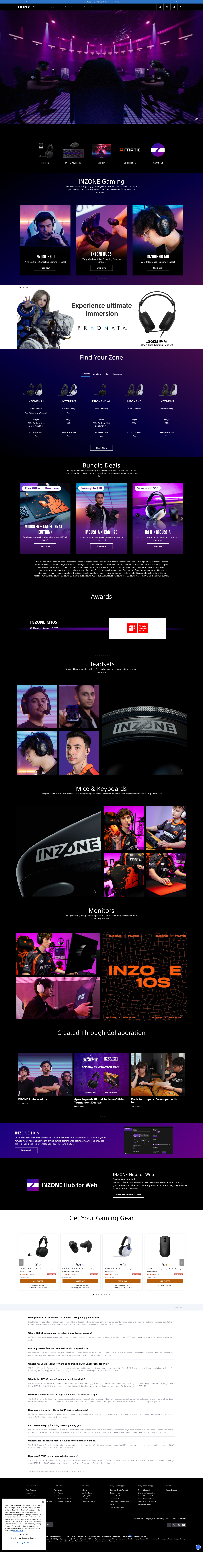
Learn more (119, 1541)
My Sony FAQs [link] (87, 1496)
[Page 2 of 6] (98, 278)
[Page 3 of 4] (102, 1116)
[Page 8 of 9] (107, 655)
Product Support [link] (144, 1490)
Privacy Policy (18, 1531)
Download (26, 1150)
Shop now (45, 268)
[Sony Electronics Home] (24, 7)
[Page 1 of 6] (96, 278)
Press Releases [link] (31, 1490)
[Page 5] (104, 1294)
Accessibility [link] (30, 1493)
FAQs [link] (112, 1505)
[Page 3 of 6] (100, 278)
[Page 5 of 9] (101, 655)
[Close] (42, 1502)
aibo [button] (79, 7)
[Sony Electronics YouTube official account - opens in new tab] (183, 1525)
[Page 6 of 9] (103, 655)
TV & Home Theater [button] (38, 7)
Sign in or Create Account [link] (119, 1490)
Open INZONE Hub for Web (128, 1194)
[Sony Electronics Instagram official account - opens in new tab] (178, 1525)
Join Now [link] (85, 1490)
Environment (138, 1519)
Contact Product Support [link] (147, 1502)
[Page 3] (98, 1294)
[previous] (26, 2)
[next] (176, 2)
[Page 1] (93, 1294)
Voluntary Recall (162, 1519)
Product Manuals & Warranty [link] (148, 1496)
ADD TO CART (38, 1281)
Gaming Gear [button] (69, 7)
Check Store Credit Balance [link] (119, 1502)
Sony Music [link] (58, 1496)
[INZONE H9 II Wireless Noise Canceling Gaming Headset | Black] (38, 1249)
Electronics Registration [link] (146, 1493)
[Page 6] (106, 1294)
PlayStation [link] (58, 1490)
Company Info (150, 1519)
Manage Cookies (139, 1536)
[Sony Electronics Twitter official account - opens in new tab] (174, 1525)
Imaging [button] (51, 7)
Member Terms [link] (87, 1493)
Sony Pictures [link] (58, 1493)
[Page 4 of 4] (104, 1116)
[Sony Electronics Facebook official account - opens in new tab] (169, 1525)
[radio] (36, 1265)
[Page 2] (96, 1294)
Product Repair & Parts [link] (146, 1499)
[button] (167, 7)
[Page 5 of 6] (104, 278)
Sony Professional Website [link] (63, 1499)
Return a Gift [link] (114, 1499)
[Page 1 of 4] (98, 1116)
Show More (101, 448)
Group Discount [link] (171, 1490)
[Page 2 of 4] (100, 1116)
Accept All (24, 1534)
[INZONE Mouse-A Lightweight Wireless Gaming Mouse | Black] (165, 1249)
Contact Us (182, 1519)
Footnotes (178, 1307)
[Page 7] (109, 1294)
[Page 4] (101, 1294)
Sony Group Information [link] (34, 1496)
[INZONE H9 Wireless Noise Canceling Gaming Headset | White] (122, 1249)
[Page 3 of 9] (97, 655)
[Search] (160, 6)
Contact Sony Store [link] (117, 1508)
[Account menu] (174, 7)
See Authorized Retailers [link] (62, 1502)
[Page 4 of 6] (102, 278)
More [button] (85, 7)
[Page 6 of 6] (106, 278)
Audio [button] (59, 7)
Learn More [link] (86, 1499)
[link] (92, 7)
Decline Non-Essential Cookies (23, 1538)
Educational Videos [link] (144, 1505)
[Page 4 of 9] (99, 655)
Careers (173, 1519)
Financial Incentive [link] (88, 1502)
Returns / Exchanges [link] (117, 1496)
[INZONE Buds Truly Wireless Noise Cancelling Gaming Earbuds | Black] (80, 1249)
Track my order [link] (115, 1493)
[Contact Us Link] (198, 1547)
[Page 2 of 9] (95, 655)
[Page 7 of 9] (105, 655)
